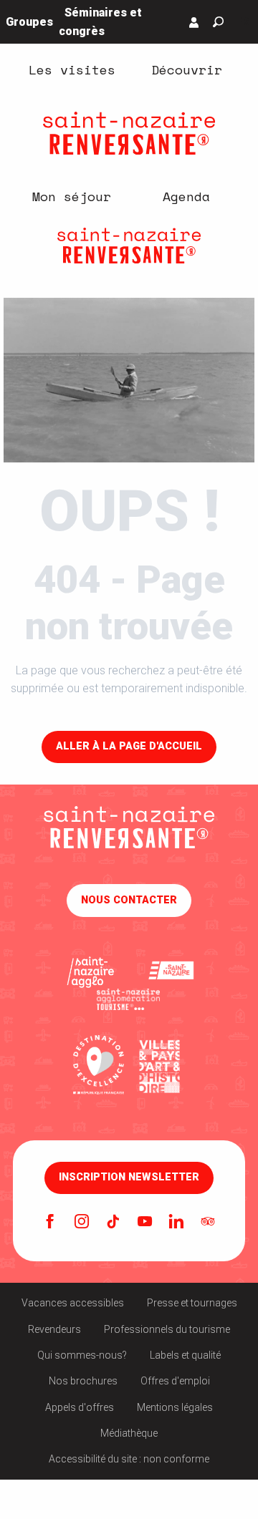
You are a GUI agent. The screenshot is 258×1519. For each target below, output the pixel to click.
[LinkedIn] (176, 1222)
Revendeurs (54, 1329)
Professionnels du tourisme (167, 1329)
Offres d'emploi (175, 1381)
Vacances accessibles (73, 1303)
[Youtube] (145, 1222)
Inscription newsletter (129, 1178)
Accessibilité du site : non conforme (129, 1459)
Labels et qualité (185, 1355)
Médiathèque (129, 1433)
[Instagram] (81, 1222)
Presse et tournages (192, 1303)
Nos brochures (83, 1381)
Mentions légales (175, 1407)
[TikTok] (113, 1222)
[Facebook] (50, 1222)
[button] (218, 22)
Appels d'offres (79, 1407)
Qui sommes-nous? (82, 1355)
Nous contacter (129, 900)
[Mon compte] (194, 22)
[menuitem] (71, 69)
